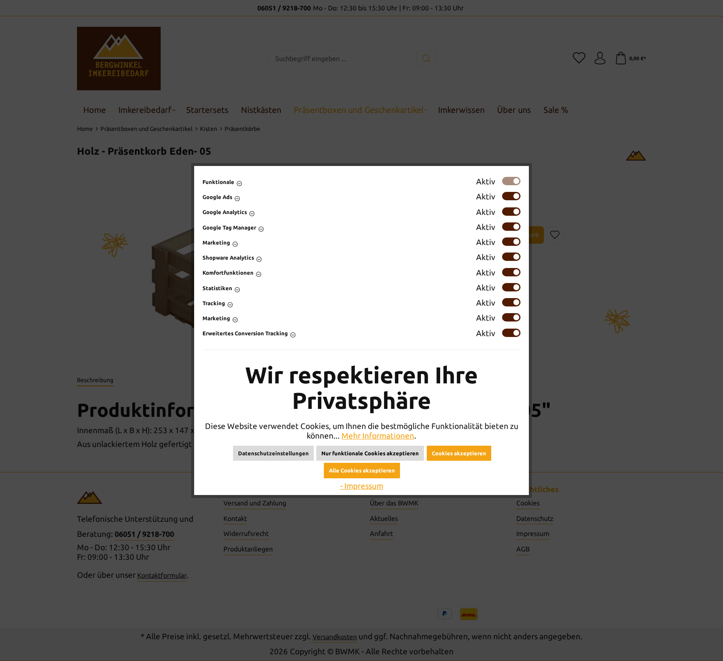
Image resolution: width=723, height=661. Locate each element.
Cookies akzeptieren (459, 453)
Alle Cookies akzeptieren (362, 470)
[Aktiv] (511, 181)
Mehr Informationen (377, 435)
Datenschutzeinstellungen (273, 453)
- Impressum (361, 485)
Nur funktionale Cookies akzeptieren (370, 453)
